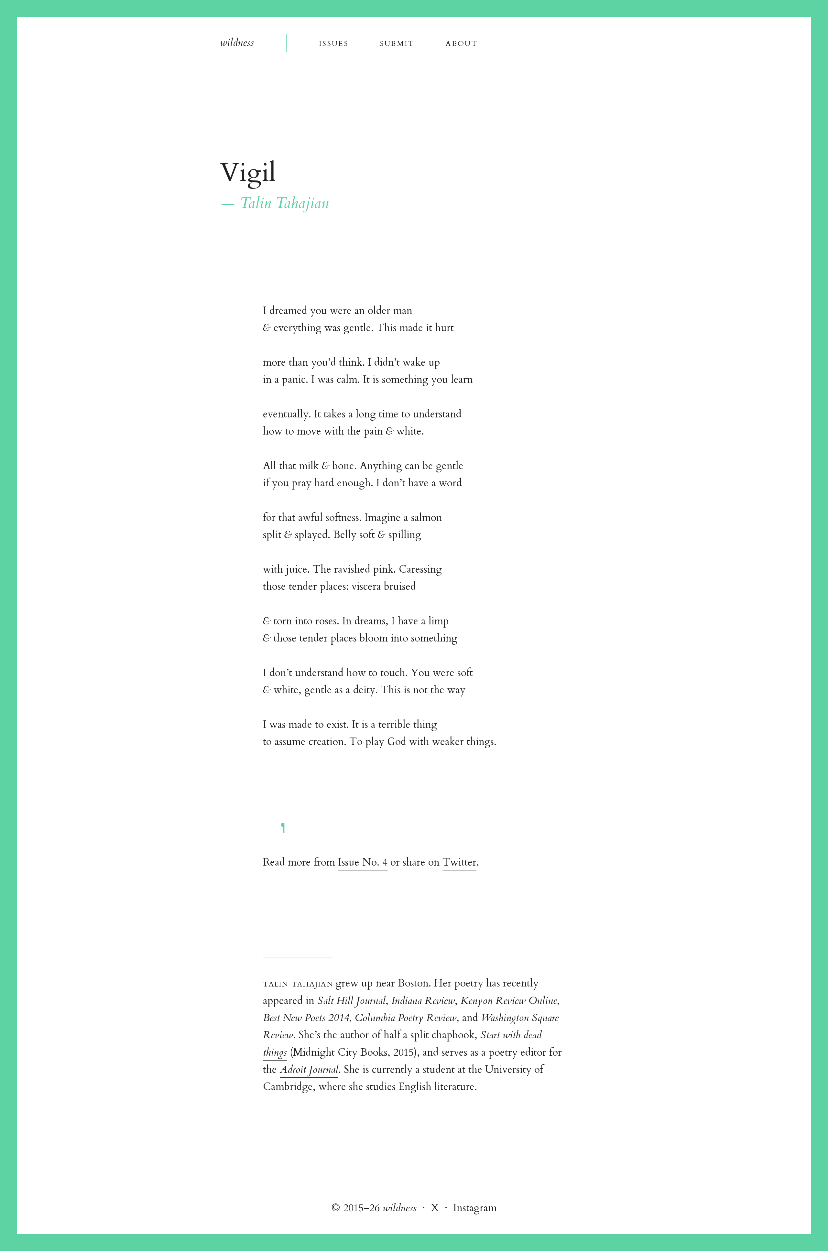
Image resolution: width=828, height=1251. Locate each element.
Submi (397, 43)
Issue (333, 43)
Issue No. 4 (362, 862)
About (462, 43)
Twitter (459, 862)
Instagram (475, 1208)
